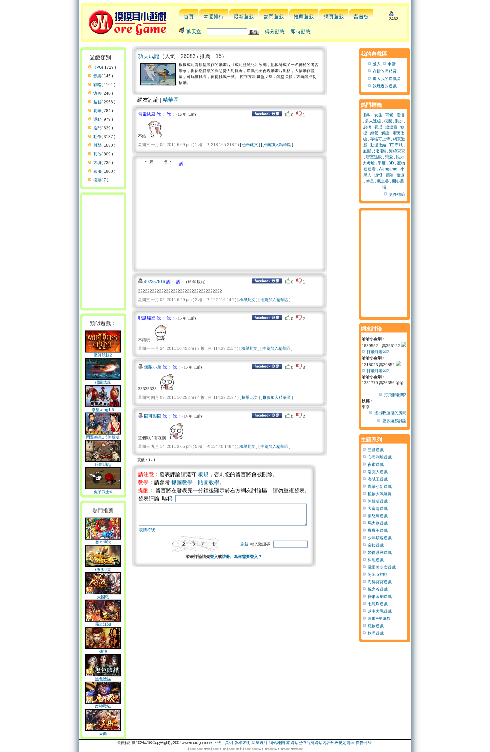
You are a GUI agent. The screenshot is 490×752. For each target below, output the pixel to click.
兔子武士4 (103, 492)
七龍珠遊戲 (378, 604)
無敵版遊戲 (378, 501)
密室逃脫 (374, 157)
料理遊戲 (376, 560)
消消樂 (380, 151)
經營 (374, 133)
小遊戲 (191, 749)
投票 (97, 180)
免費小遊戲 (211, 749)
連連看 (391, 127)
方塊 (97, 162)
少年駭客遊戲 (380, 538)
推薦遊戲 (304, 16)
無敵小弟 (152, 366)
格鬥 (97, 128)
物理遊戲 (376, 633)
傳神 (103, 651)
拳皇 (370, 181)
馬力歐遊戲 (378, 523)
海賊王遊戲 (378, 479)
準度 (382, 163)
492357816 (154, 281)
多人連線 (373, 121)
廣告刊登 (364, 742)
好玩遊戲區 (269, 749)
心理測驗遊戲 (380, 457)
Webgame (388, 169)
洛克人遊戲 (378, 472)
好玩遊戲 (284, 749)
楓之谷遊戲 (378, 589)
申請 (392, 64)
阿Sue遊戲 (377, 574)
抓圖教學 (182, 482)
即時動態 (301, 31)
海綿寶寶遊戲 (380, 582)
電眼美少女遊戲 (382, 567)
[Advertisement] (194, 216)
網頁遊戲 (334, 16)
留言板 (361, 16)
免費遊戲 (297, 749)
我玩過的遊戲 (385, 86)
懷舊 (97, 93)
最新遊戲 (244, 16)
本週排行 (214, 16)
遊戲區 (256, 749)
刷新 (244, 544)
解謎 (385, 133)
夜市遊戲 (376, 464)
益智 (97, 102)
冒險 (389, 175)
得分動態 (275, 31)
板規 (203, 474)
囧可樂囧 (152, 416)
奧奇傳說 (103, 542)
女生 (378, 115)
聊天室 (193, 31)
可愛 (389, 115)
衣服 (97, 171)
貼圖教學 (208, 482)
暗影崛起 (103, 464)
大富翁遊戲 (378, 508)
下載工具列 (223, 742)
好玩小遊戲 (227, 749)
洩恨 (378, 175)
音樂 (97, 76)
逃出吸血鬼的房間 (390, 413)
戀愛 (389, 157)
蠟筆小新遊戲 (380, 486)
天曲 (103, 733)
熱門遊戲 (274, 16)
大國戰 (103, 597)
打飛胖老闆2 (378, 351)
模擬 (388, 121)
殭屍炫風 (103, 382)
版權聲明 (242, 742)
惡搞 (367, 127)
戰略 (97, 84)
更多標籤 (397, 194)
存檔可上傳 (380, 139)
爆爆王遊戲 (378, 530)
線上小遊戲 (243, 749)
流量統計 (260, 742)
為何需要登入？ (248, 556)
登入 (214, 556)
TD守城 (396, 145)
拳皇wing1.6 (103, 410)
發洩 (400, 175)
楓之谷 (383, 181)
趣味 (367, 115)
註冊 (226, 556)
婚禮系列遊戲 (380, 552)
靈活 (400, 115)
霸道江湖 (103, 624)
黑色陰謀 (103, 679)
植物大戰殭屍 (380, 494)
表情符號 (147, 530)
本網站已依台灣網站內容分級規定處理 (320, 742)
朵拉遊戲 (376, 545)
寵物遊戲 (376, 626)
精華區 (171, 100)
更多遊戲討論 (394, 421)
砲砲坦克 (103, 569)
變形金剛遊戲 (380, 596)
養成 (378, 127)
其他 (97, 154)
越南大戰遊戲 (380, 611)
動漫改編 (378, 145)
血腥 (367, 151)
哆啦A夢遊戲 (379, 618)
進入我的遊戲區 (387, 78)
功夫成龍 (148, 56)
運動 (97, 119)
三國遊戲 (376, 450)
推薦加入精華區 (277, 144)
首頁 (189, 16)
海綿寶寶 (397, 151)
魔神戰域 (103, 706)
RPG (97, 67)
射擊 (97, 145)
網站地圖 (277, 742)
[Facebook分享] (267, 115)
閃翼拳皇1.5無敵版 (103, 437)
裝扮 (399, 121)
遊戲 (200, 749)
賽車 (97, 110)
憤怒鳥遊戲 (378, 516)
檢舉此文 (250, 144)
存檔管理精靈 (385, 71)
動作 (97, 136)
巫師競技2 (103, 355)
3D (391, 163)
